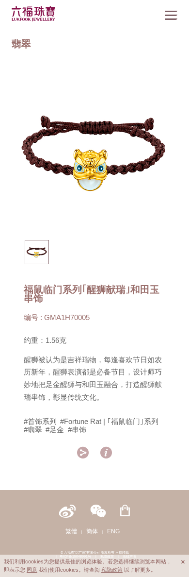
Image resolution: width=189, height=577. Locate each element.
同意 (32, 570)
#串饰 (77, 430)
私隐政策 (112, 570)
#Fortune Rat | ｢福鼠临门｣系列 (109, 421)
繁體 (71, 531)
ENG (113, 531)
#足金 (55, 430)
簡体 (92, 531)
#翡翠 (33, 430)
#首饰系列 (40, 421)
